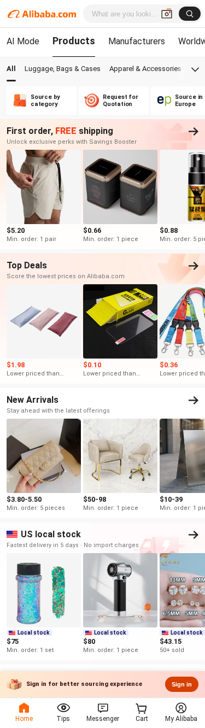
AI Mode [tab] (23, 41)
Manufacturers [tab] (136, 41)
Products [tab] (73, 40)
